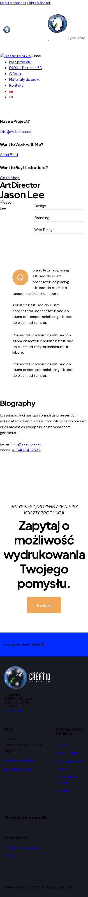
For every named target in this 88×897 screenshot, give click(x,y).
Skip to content (13, 2)
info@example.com (28, 444)
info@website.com (16, 131)
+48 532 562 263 (17, 769)
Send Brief (9, 154)
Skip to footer (39, 2)
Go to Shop (10, 177)
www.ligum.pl (13, 710)
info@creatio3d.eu (18, 760)
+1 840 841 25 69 (26, 449)
